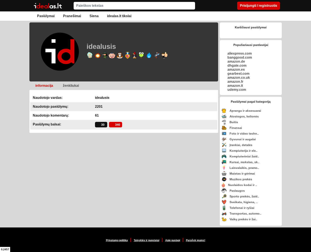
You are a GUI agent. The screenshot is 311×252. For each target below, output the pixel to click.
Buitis (234, 122)
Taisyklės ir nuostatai (146, 240)
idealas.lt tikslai (118, 16)
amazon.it (235, 85)
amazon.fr (235, 81)
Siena (94, 16)
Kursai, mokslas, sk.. (244, 162)
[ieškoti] (191, 6)
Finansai (236, 127)
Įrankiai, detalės (241, 145)
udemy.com (236, 89)
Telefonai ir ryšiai (242, 207)
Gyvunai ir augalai (243, 139)
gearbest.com (238, 73)
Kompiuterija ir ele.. (243, 150)
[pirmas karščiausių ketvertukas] (244, 33)
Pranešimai (71, 16)
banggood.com (239, 57)
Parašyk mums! (195, 240)
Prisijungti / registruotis (258, 5)
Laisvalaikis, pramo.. (244, 167)
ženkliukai (70, 85)
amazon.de (236, 61)
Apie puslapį (172, 240)
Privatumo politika (117, 240)
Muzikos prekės (241, 179)
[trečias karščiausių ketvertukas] (257, 33)
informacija (43, 85)
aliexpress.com (239, 53)
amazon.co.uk (238, 77)
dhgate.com (236, 65)
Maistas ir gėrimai (242, 173)
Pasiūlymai (45, 16)
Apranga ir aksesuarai (245, 110)
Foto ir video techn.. (244, 133)
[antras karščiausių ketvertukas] (251, 33)
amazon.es (236, 69)
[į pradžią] (48, 6)
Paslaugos (237, 190)
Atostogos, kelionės (244, 116)
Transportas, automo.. (245, 213)
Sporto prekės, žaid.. (244, 196)
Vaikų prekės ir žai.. (243, 219)
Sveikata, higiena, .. (244, 202)
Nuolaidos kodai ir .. (242, 185)
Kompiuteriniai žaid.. (244, 156)
